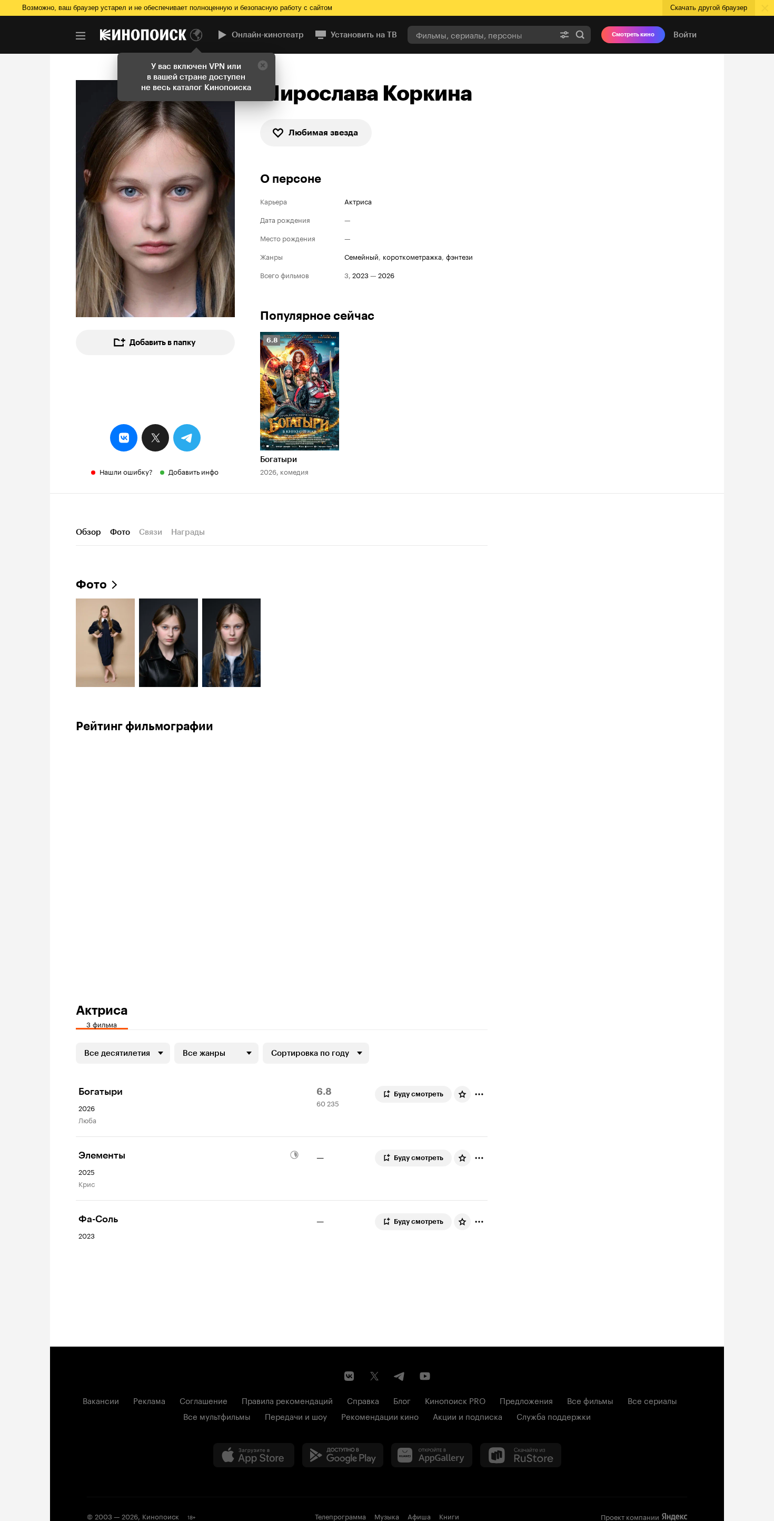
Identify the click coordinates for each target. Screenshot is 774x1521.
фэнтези (459, 256)
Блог (402, 1400)
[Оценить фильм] (462, 1094)
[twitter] (155, 438)
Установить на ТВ (364, 35)
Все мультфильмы (217, 1415)
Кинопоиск (160, 1515)
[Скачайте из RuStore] (520, 1455)
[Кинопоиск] (143, 35)
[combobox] (481, 34)
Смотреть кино (633, 34)
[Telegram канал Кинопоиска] (399, 1376)
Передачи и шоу (296, 1415)
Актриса (358, 201)
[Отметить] (479, 1094)
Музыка (386, 1515)
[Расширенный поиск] (564, 34)
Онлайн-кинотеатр (268, 35)
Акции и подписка (467, 1415)
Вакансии (101, 1400)
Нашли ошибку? (126, 471)
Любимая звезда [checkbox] (323, 132)
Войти (685, 35)
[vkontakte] (123, 438)
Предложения (526, 1400)
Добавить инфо (193, 471)
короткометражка (412, 256)
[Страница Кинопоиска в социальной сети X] (374, 1376)
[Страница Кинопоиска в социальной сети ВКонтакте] (349, 1376)
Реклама (149, 1400)
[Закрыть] (262, 65)
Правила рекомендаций (287, 1400)
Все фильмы (590, 1400)
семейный (361, 256)
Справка (363, 1400)
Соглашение (203, 1400)
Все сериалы (652, 1400)
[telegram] (187, 438)
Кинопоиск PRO (455, 1400)
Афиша (419, 1515)
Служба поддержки (554, 1415)
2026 (386, 275)
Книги (449, 1515)
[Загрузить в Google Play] (342, 1455)
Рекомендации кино (380, 1415)
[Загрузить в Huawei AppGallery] (431, 1455)
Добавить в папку (163, 342)
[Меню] (80, 36)
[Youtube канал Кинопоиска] (425, 1376)
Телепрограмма (340, 1515)
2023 (360, 275)
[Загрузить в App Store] (253, 1455)
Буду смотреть (418, 1094)
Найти (580, 34)
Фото (120, 532)
